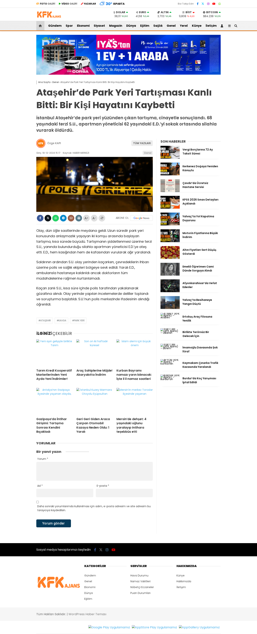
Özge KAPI (54, 143)
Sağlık (158, 26)
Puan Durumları (140, 593)
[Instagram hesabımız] (208, 4)
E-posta (103, 486)
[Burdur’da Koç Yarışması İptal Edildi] (170, 379)
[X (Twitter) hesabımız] (202, 4)
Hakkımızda (183, 581)
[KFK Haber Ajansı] (48, 19)
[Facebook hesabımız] (197, 4)
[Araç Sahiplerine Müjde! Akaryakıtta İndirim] (94, 352)
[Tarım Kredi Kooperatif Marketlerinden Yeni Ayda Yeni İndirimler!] (54, 352)
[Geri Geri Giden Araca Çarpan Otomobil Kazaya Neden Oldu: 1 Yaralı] (94, 401)
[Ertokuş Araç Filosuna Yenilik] (170, 317)
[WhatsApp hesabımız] (219, 4)
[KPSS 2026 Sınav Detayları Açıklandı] (170, 208)
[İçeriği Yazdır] (78, 218)
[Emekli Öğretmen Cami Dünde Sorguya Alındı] (170, 275)
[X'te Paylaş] (48, 218)
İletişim (211, 26)
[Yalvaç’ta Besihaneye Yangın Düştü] (170, 308)
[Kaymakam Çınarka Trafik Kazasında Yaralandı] (170, 364)
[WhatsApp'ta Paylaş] (55, 218)
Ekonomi (83, 26)
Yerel (184, 26)
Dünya (131, 26)
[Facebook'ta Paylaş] (40, 218)
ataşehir (45, 320)
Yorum (42, 459)
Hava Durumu (139, 575)
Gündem (55, 26)
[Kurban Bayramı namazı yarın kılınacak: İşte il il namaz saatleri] (134, 352)
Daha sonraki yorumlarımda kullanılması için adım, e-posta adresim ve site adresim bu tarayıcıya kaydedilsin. (94, 508)
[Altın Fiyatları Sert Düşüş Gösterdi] (170, 258)
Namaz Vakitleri (140, 581)
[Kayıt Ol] (222, 25)
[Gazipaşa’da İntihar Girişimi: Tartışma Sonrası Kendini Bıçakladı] (54, 401)
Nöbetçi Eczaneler (142, 587)
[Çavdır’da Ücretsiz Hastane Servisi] (170, 191)
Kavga (62, 320)
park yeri (79, 320)
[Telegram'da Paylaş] (63, 218)
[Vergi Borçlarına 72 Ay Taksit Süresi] (170, 158)
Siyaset (99, 26)
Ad (40, 486)
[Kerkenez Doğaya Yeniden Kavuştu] (170, 174)
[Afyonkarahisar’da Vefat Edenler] (170, 291)
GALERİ (47, 3)
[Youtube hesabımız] (213, 4)
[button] (41, 25)
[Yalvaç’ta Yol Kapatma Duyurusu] (170, 224)
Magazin (115, 26)
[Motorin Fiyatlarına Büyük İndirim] (170, 241)
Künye (196, 26)
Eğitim (144, 26)
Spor (69, 26)
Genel (171, 26)
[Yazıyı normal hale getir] (102, 218)
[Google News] (141, 218)
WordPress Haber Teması (87, 614)
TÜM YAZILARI (142, 143)
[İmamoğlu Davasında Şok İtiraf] (170, 348)
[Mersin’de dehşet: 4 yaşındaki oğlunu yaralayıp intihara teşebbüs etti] (134, 401)
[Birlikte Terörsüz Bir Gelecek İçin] (170, 333)
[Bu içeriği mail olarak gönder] (71, 218)
